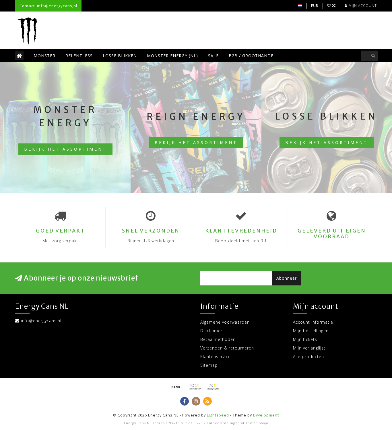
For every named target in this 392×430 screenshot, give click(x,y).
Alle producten (308, 356)
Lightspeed (218, 415)
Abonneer (286, 278)
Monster (44, 55)
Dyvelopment (266, 415)
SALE (213, 55)
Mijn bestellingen (311, 330)
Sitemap (209, 365)
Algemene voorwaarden (225, 322)
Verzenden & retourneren (227, 348)
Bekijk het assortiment (65, 149)
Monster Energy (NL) (172, 55)
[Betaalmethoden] (176, 387)
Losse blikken (120, 55)
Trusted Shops (257, 423)
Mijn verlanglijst (309, 348)
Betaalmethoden (218, 339)
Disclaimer (211, 330)
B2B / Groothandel (252, 55)
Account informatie (313, 322)
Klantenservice (215, 356)
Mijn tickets (305, 339)
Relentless (79, 55)
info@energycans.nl (41, 320)
